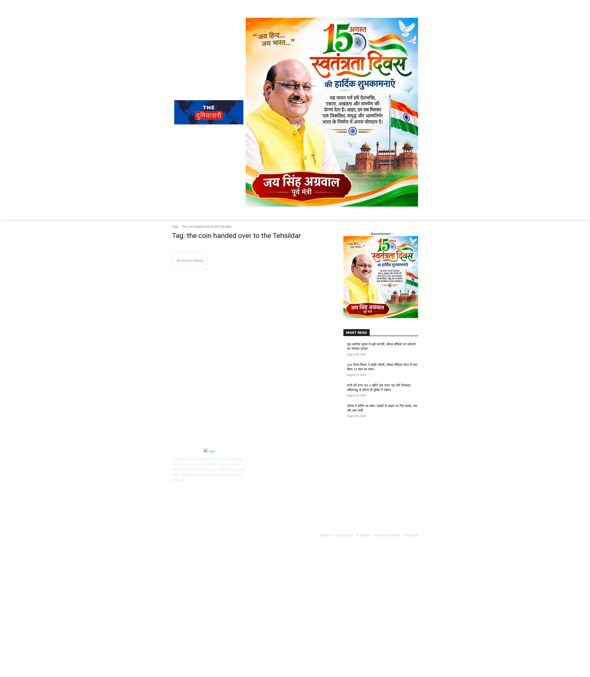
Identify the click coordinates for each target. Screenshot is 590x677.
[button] (388, 214)
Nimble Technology (186, 540)
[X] (203, 488)
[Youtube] (214, 488)
